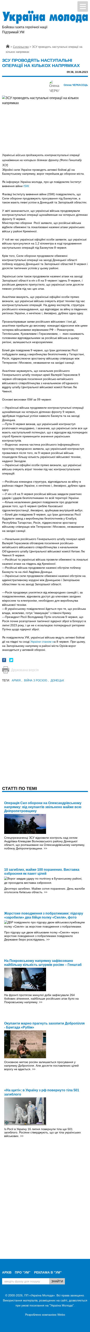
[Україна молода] (45, 17)
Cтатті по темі (19, 788)
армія (17, 680)
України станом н (42, 641)
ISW (26, 186)
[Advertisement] (45, 728)
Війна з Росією (36, 680)
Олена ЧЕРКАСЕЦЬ (76, 85)
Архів (7, 1272)
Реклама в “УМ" (48, 1272)
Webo (61, 1314)
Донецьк (57, 680)
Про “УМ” (23, 1272)
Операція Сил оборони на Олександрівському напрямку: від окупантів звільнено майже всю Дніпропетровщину (42, 807)
